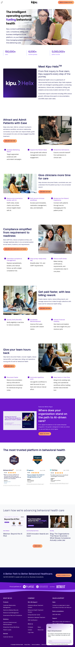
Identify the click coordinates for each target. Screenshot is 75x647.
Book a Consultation (63, 575)
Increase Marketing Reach (13, 150)
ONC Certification (32, 620)
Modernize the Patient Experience (61, 199)
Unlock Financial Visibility (59, 320)
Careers (30, 630)
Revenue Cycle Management (11, 612)
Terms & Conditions (36, 644)
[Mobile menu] (2, 2)
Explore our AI (9, 366)
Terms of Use (44, 644)
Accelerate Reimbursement (35, 320)
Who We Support (32, 602)
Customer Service (8, 637)
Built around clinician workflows (37, 199)
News (39, 627)
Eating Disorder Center (34, 614)
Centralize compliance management (14, 259)
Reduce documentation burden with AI (15, 199)
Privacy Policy (27, 644)
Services (5, 633)
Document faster (12, 377)
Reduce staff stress (60, 258)
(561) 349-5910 (56, 614)
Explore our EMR (45, 191)
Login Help (31, 632)
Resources (40, 630)
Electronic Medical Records (10, 610)
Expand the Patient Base (38, 150)
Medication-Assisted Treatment (36, 617)
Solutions (5, 619)
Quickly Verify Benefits (14, 320)
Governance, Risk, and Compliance (12, 615)
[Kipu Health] (34, 2)
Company (30, 627)
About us (30, 624)
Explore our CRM (10, 140)
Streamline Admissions (61, 150)
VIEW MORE (37, 546)
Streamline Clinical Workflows (11, 627)
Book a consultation (66, 2)
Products (5, 602)
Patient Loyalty (7, 630)
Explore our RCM (45, 308)
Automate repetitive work (37, 378)
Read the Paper (44, 433)
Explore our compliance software (15, 249)
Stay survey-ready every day (38, 259)
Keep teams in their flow (62, 377)
